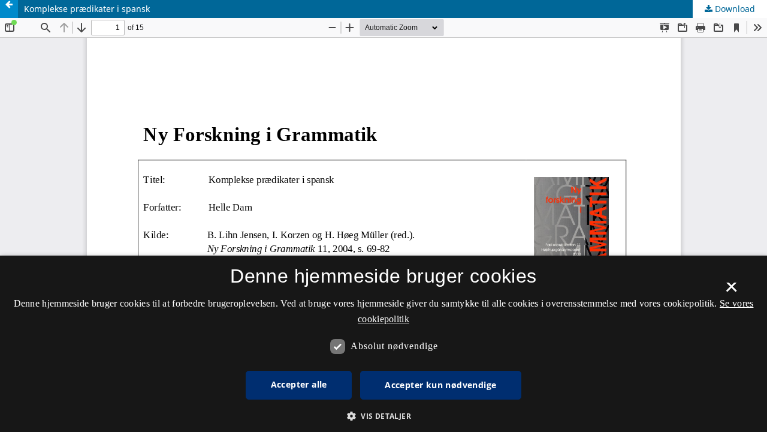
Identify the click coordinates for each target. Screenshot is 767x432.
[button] (383, 416)
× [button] (731, 291)
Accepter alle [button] (299, 384)
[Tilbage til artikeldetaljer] (9, 9)
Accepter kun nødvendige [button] (440, 385)
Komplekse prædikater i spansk (87, 8)
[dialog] (383, 344)
